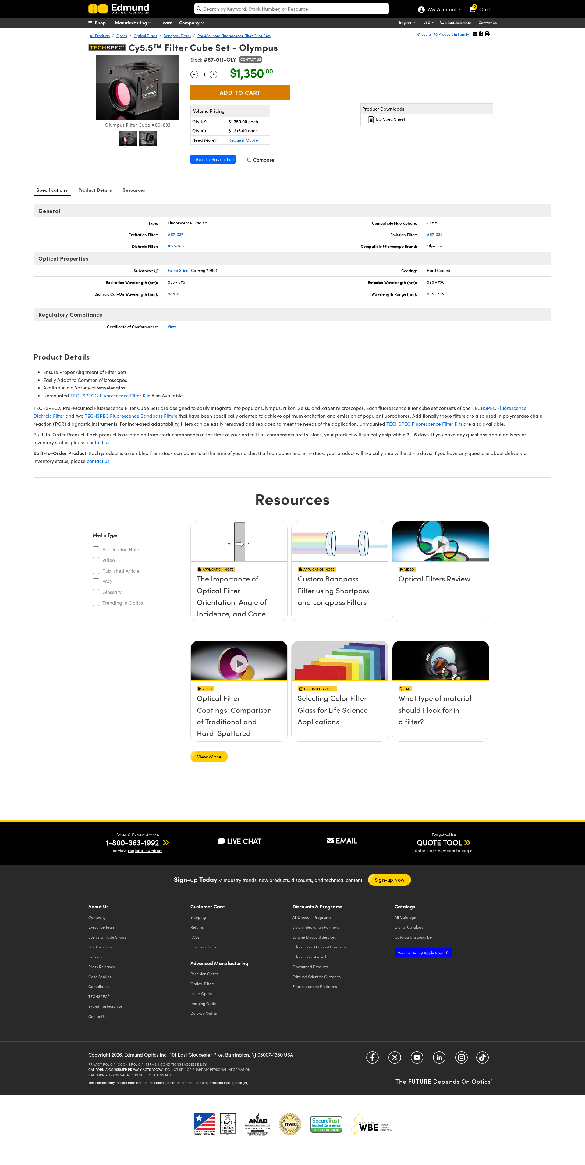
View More (209, 756)
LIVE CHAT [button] (244, 840)
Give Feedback (203, 946)
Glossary (112, 592)
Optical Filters (145, 35)
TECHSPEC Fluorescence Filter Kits (424, 424)
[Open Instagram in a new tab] (461, 1060)
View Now (239, 596)
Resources (133, 189)
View (172, 326)
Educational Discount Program (319, 946)
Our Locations (100, 946)
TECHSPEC (99, 996)
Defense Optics (203, 1013)
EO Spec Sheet (390, 119)
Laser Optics (201, 993)
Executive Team (101, 926)
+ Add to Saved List (213, 159)
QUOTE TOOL (439, 842)
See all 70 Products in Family (445, 34)
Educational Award (309, 956)
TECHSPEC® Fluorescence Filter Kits (110, 395)
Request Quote (243, 140)
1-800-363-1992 (458, 22)
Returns (197, 926)
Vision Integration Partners (315, 926)
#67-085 (176, 246)
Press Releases (101, 966)
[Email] (475, 33)
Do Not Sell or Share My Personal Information (207, 1069)
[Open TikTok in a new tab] (482, 1060)
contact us (98, 442)
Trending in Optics (122, 602)
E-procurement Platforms (314, 986)
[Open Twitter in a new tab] (394, 1060)
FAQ (107, 581)
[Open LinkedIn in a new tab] (439, 1060)
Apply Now (421, 952)
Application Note (120, 549)
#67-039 (435, 234)
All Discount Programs (311, 917)
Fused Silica (178, 270)
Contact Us (488, 22)
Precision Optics (204, 973)
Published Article (121, 570)
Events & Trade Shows (107, 936)
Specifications (52, 189)
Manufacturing (131, 22)
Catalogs (405, 917)
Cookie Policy (130, 1064)
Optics (121, 35)
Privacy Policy (101, 1064)
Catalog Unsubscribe (413, 936)
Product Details (95, 189)
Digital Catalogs (409, 926)
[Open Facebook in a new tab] (372, 1060)
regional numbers (145, 850)
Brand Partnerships (105, 1006)
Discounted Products (310, 966)
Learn (166, 22)
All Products (100, 35)
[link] (482, 5)
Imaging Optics (204, 1003)
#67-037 (175, 234)
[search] (291, 8)
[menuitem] (103, 22)
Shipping (198, 917)
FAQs (195, 936)
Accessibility (195, 1064)
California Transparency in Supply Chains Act (129, 1075)
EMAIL (346, 840)
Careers (95, 956)
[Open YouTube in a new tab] (416, 1060)
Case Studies (99, 976)
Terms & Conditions (163, 1064)
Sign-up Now (389, 879)
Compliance (98, 986)
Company (190, 22)
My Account (442, 10)
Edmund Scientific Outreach (316, 976)
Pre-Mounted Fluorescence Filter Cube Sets (234, 35)
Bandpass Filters (177, 35)
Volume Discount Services (314, 936)
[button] (460, 22)
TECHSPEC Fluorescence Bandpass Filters (131, 416)
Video (108, 560)
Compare (263, 159)
